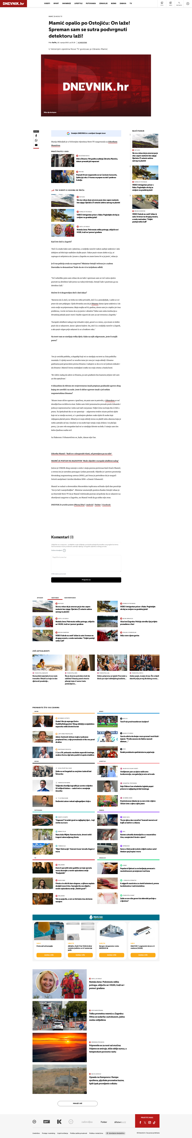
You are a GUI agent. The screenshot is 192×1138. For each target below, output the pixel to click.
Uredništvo (36, 1133)
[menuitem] (187, 3)
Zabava (123, 3)
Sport (56, 3)
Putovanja (91, 3)
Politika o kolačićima (96, 1133)
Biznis (113, 3)
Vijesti (47, 3)
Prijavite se (86, 580)
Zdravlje (103, 3)
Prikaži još (77, 1103)
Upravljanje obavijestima (116, 1133)
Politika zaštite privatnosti (78, 1133)
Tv (131, 3)
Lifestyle (78, 3)
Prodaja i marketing (48, 1133)
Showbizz (66, 3)
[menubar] (187, 4)
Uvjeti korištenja (62, 1133)
